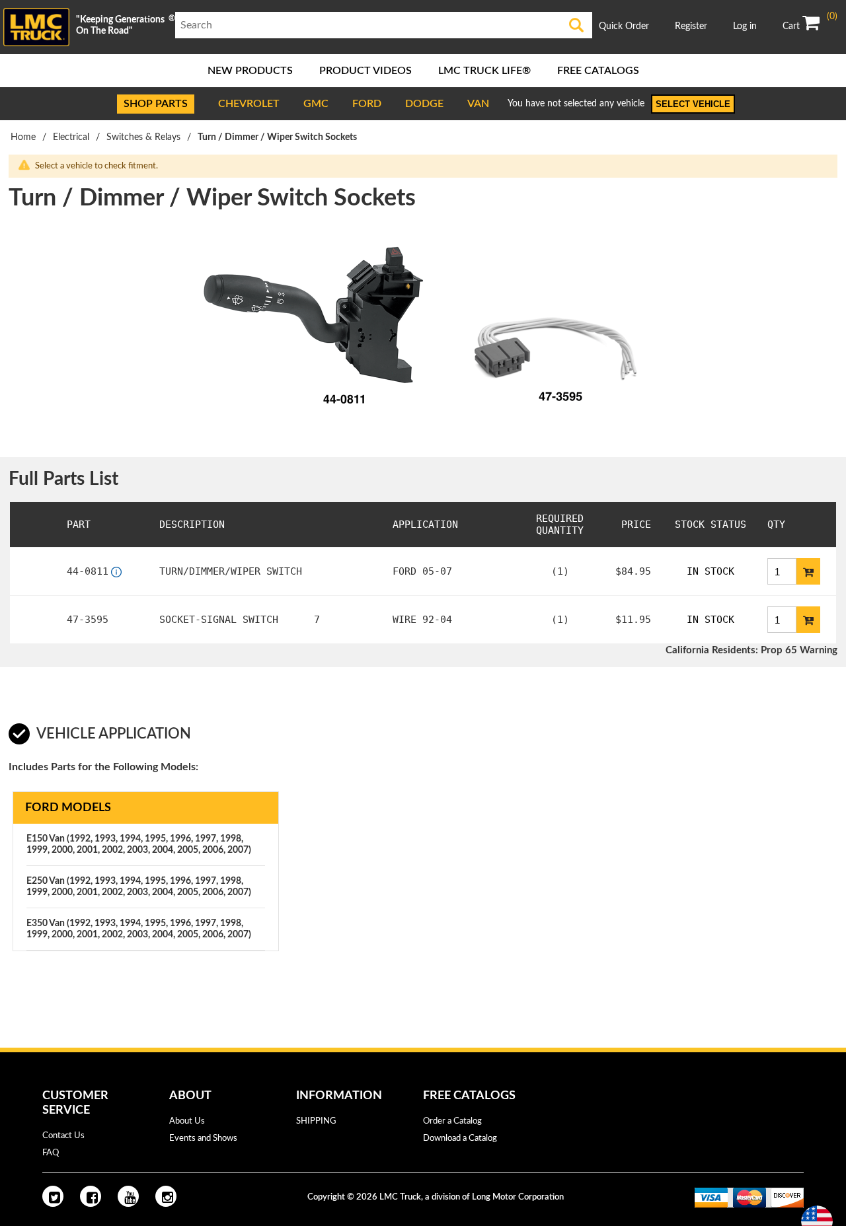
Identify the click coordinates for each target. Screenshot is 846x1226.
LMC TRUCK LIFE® (484, 70)
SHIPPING (316, 1121)
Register (691, 26)
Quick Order (624, 26)
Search (576, 25)
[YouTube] (128, 1196)
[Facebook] (90, 1196)
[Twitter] (52, 1196)
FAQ (50, 1153)
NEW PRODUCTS (250, 70)
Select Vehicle (693, 104)
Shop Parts (156, 103)
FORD (366, 103)
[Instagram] (165, 1196)
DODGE (424, 103)
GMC (315, 103)
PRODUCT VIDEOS (365, 70)
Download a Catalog (460, 1138)
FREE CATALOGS (598, 70)
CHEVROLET (249, 103)
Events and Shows (203, 1138)
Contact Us (63, 1136)
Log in (745, 26)
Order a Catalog (452, 1121)
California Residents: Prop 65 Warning (751, 650)
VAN (478, 103)
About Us (187, 1121)
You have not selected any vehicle (576, 103)
